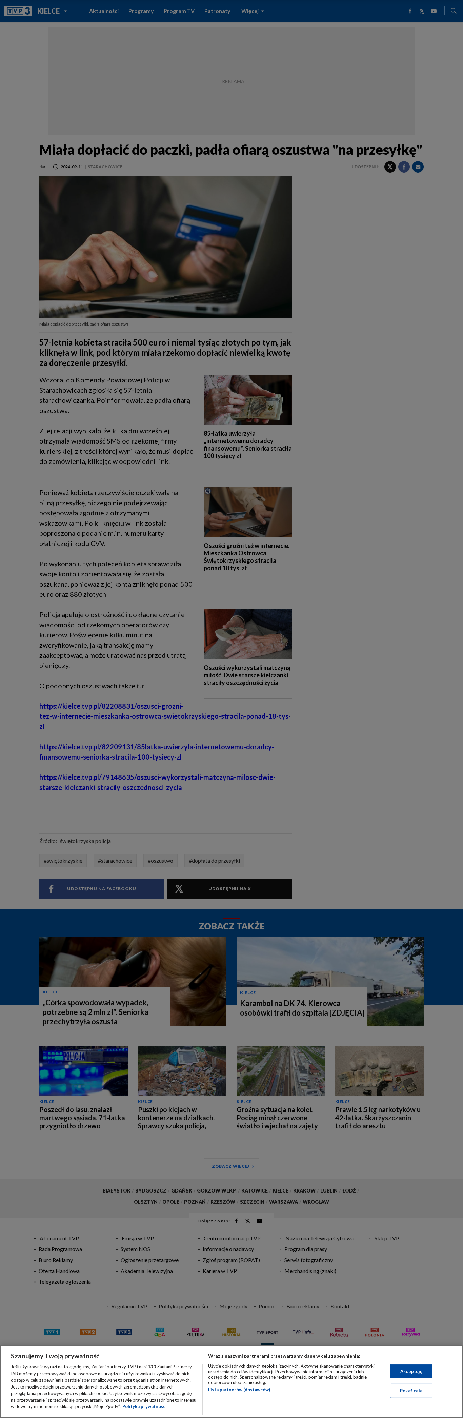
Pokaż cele (411, 1390)
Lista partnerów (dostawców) (239, 1389)
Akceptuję (411, 1371)
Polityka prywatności (144, 1406)
